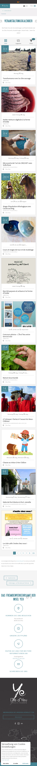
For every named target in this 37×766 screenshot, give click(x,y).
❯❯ (33, 553)
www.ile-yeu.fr (20, 561)
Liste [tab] (5, 43)
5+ (23, 553)
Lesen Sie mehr (5, 760)
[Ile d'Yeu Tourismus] (18, 694)
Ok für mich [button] (25, 763)
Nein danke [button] (6, 763)
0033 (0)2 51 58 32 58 (18, 658)
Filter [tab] (31, 43)
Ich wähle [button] (15, 763)
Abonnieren (18, 717)
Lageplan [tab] (18, 43)
